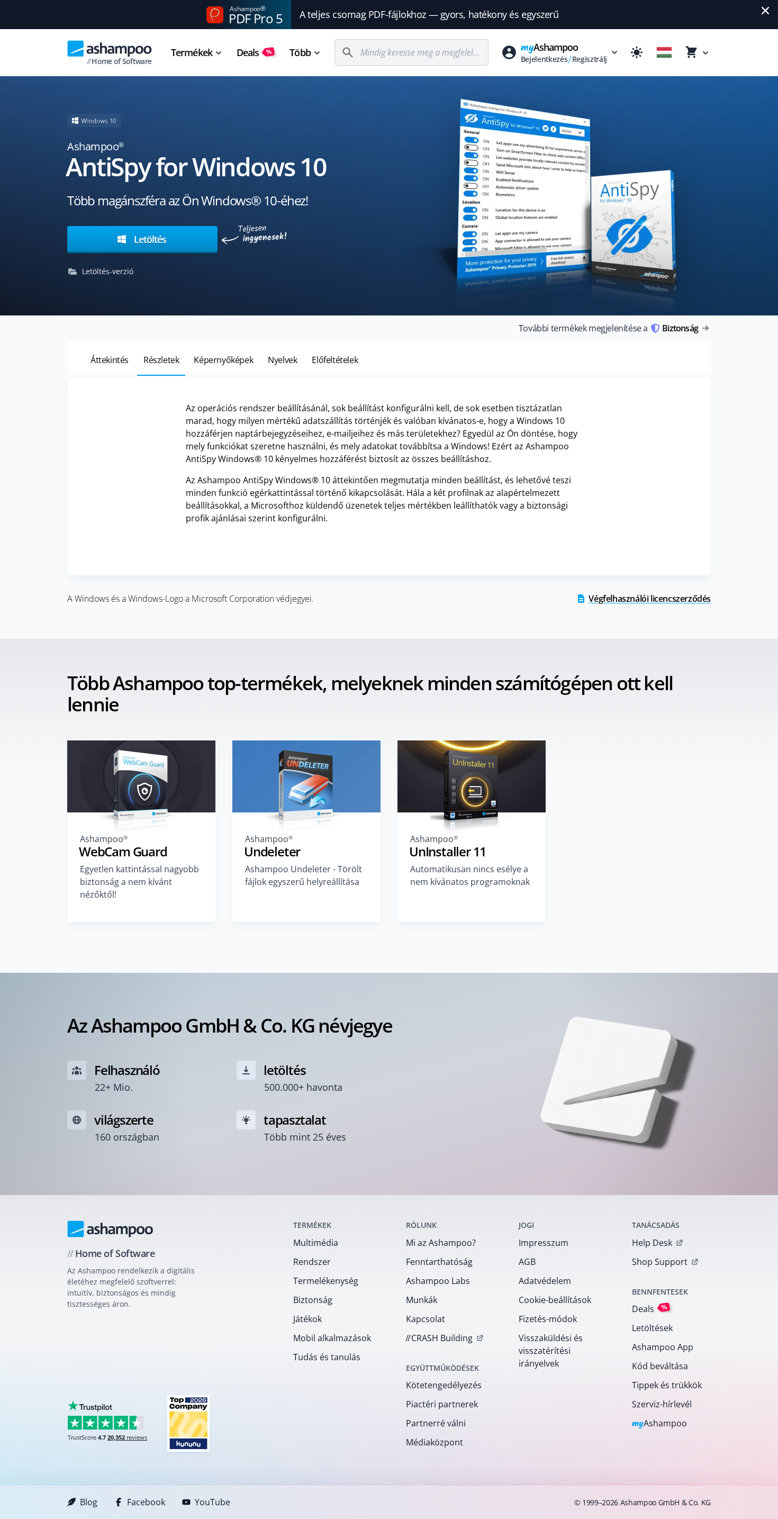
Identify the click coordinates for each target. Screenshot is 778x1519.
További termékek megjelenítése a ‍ (608, 328)
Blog (88, 1502)
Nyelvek (282, 360)
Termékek (191, 52)
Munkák (421, 1300)
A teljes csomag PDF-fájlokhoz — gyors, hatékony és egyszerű (429, 14)
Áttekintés (110, 360)
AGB (527, 1262)
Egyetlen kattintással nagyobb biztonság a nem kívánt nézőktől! (139, 881)
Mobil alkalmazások (332, 1338)
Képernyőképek (223, 360)
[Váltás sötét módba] (636, 52)
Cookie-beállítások (555, 1300)
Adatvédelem (545, 1281)
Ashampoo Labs (438, 1281)
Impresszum (543, 1243)
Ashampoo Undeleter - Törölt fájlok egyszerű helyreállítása (303, 875)
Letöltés (148, 239)
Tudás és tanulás (326, 1357)
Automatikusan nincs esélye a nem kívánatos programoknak (470, 875)
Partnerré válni (436, 1423)
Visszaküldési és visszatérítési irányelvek (551, 1350)
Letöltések (652, 1328)
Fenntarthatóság (439, 1262)
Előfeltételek (335, 360)
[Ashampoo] (110, 1229)
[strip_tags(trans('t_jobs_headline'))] (188, 1423)
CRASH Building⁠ (439, 1338)
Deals (254, 52)
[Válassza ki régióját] (664, 52)
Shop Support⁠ (659, 1262)
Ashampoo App (662, 1347)
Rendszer (312, 1262)
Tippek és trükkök (667, 1385)
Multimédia (315, 1243)
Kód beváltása (660, 1366)
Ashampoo (659, 1424)
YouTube (212, 1502)
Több (300, 52)
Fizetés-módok (548, 1319)
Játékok (307, 1319)
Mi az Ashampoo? (441, 1243)
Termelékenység (325, 1281)
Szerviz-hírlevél (662, 1404)
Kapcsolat (425, 1319)
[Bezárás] (765, 10)
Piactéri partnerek (442, 1404)
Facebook (146, 1502)
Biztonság (312, 1300)
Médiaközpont (434, 1442)
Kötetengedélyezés (444, 1385)
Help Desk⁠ (652, 1243)
